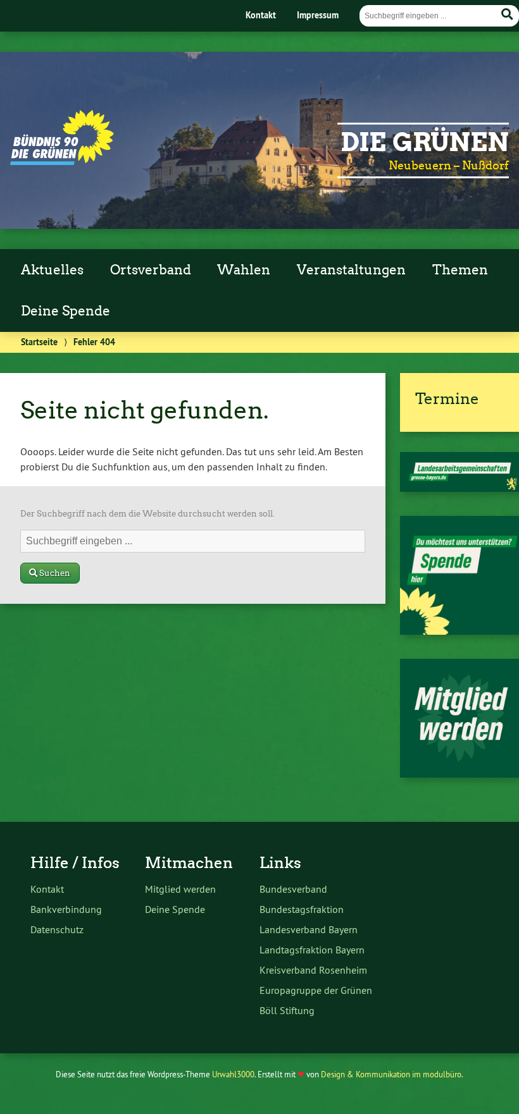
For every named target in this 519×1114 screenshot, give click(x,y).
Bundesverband (293, 889)
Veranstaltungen (351, 270)
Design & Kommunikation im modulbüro (391, 1074)
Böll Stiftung (287, 1010)
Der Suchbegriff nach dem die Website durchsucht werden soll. (147, 513)
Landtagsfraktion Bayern (312, 949)
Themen (460, 270)
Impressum (318, 15)
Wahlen (243, 270)
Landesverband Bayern (309, 929)
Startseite (39, 342)
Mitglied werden (180, 889)
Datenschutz (57, 929)
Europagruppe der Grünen (316, 990)
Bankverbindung (66, 909)
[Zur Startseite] (62, 161)
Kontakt (261, 15)
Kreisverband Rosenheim (313, 970)
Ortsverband (150, 270)
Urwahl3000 (233, 1074)
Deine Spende (65, 311)
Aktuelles (52, 270)
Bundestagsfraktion (302, 909)
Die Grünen (425, 142)
